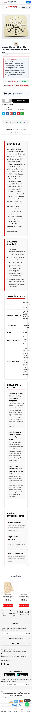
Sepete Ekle (21, 100)
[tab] (9, 129)
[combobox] (3, 633)
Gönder (28, 633)
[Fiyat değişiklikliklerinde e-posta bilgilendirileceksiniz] (21, 122)
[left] (2, 593)
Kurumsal (16, 623)
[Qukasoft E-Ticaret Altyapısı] (16, 705)
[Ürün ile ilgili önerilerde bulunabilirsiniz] (28, 122)
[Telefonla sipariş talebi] (24, 122)
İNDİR (28, 2)
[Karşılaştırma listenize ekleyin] (17, 122)
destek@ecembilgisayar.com (11, 654)
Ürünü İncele (9, 605)
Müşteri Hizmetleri (24, 613)
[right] (30, 593)
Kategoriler (16, 644)
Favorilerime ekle (8, 104)
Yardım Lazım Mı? (4, 613)
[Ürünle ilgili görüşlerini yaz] (14, 122)
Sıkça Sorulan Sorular (12, 613)
